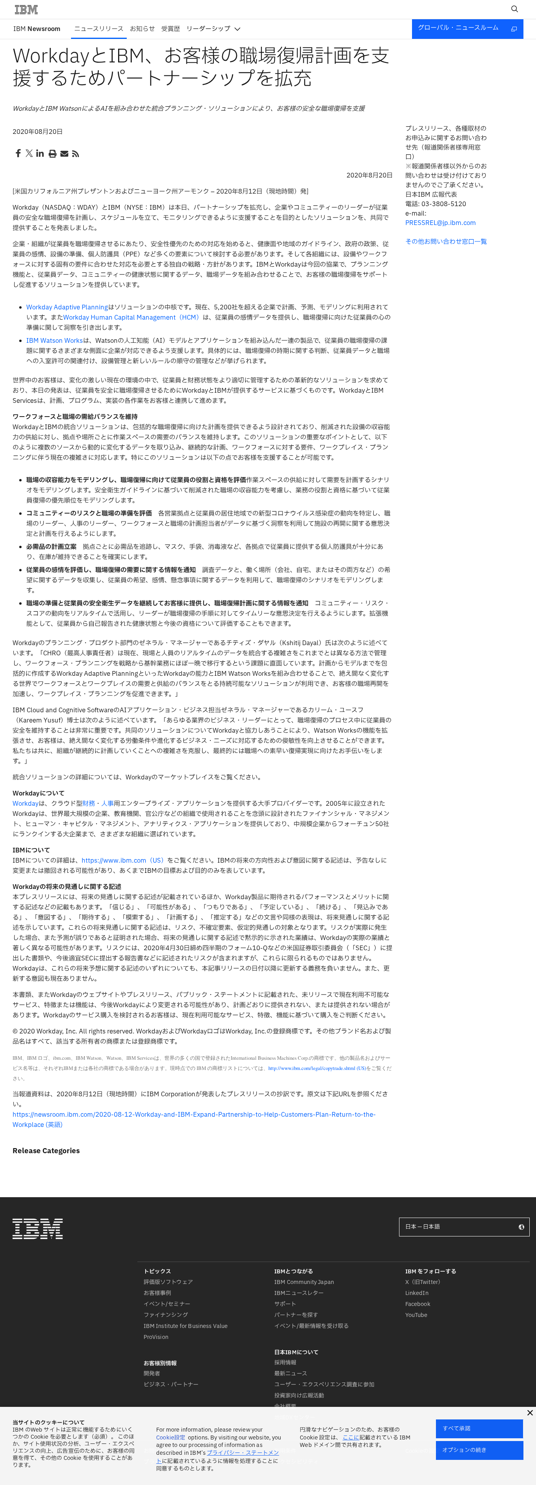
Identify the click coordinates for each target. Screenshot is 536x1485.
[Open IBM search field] (514, 9)
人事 (107, 803)
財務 (88, 803)
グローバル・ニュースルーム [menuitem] (458, 28)
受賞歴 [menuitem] (170, 29)
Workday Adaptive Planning (67, 307)
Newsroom (36, 29)
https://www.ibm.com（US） (124, 860)
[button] (530, 1413)
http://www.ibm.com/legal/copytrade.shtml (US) (317, 1068)
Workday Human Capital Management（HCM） (132, 317)
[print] (52, 153)
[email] (63, 153)
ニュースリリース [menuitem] (99, 29)
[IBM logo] (29, 9)
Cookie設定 (170, 1438)
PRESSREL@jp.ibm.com (440, 223)
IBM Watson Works (54, 341)
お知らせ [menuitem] (142, 29)
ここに (351, 1438)
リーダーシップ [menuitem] (208, 29)
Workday (25, 803)
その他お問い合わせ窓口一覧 (446, 242)
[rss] (75, 153)
